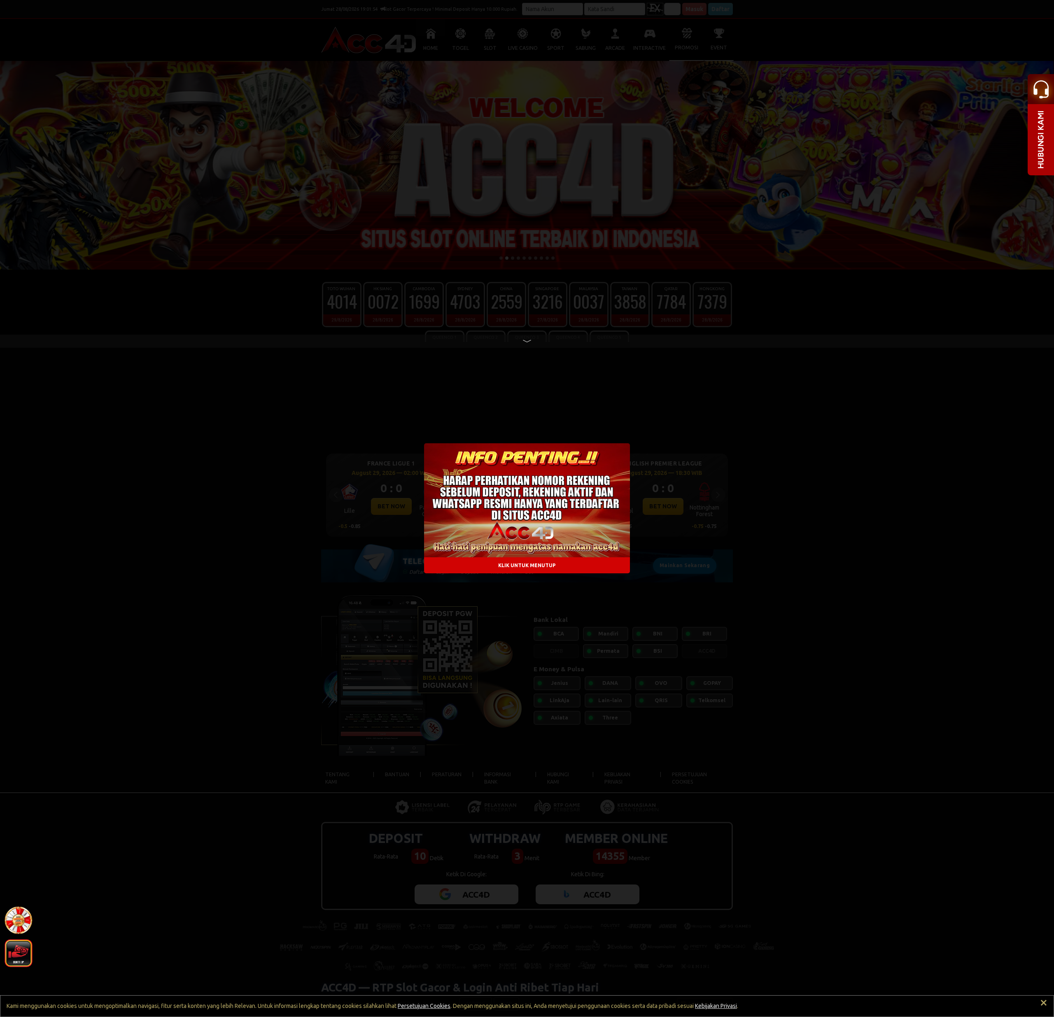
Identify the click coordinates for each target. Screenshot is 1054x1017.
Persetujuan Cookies (424, 1006)
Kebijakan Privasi (716, 1006)
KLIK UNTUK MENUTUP (527, 565)
